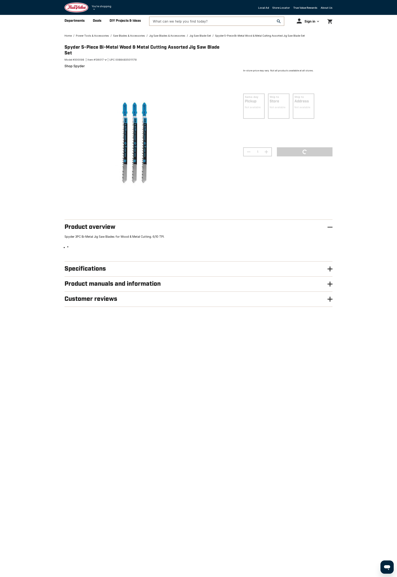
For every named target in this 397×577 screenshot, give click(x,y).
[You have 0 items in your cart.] (329, 21)
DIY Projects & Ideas (125, 20)
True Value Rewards (305, 7)
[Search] (279, 21)
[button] (308, 21)
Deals (97, 20)
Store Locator (281, 7)
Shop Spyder (75, 66)
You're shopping (101, 6)
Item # (95, 59)
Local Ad (263, 7)
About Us (326, 7)
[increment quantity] (266, 152)
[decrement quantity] (249, 152)
